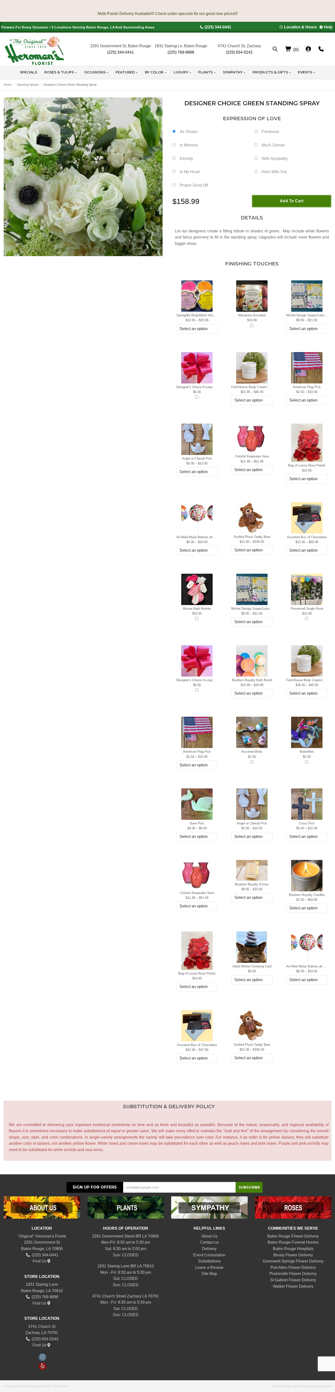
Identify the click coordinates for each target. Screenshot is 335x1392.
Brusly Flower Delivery (293, 1255)
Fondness (270, 132)
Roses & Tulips (59, 72)
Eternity (186, 158)
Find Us (39, 1261)
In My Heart (190, 172)
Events (305, 72)
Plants (205, 72)
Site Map (209, 1274)
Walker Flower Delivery (293, 1286)
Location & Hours (300, 27)
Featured (125, 72)
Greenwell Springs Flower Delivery (293, 1261)
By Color (154, 72)
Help (328, 27)
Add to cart (292, 201)
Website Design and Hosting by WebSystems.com (302, 1386)
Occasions (94, 72)
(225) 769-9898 (181, 52)
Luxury (181, 72)
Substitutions (209, 1261)
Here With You (274, 172)
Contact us (209, 1242)
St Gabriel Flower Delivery (293, 1280)
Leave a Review (209, 1267)
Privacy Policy (60, 1386)
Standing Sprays (28, 84)
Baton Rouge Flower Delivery (293, 1236)
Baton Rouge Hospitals (293, 1249)
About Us (209, 1236)
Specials (28, 72)
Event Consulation (209, 1255)
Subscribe (249, 1187)
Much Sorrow (273, 145)
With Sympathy (275, 158)
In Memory (189, 145)
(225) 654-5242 (239, 52)
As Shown (189, 132)
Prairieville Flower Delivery (293, 1274)
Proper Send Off (194, 185)
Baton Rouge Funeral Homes (293, 1242)
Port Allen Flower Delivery (293, 1267)
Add (251, 326)
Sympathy (233, 72)
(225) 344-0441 (218, 27)
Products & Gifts (270, 72)
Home (8, 84)
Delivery (209, 1249)
